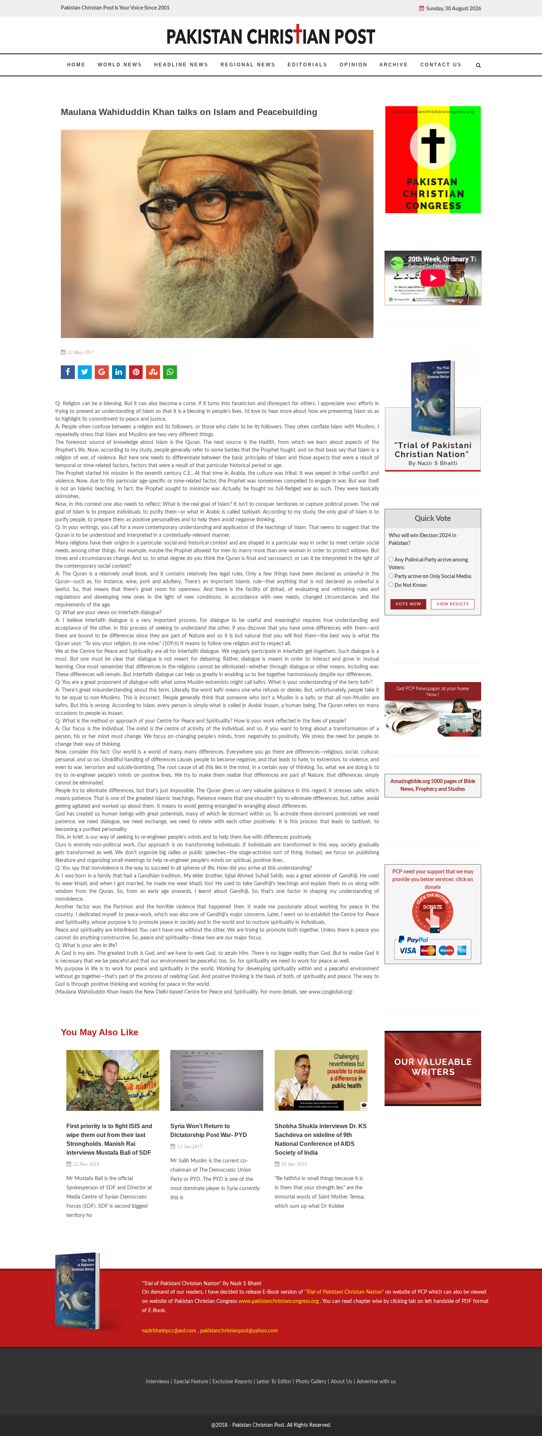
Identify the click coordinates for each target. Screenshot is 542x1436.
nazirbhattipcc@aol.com (170, 1331)
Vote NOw (408, 604)
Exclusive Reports (233, 1381)
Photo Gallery (311, 1381)
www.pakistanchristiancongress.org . (279, 1301)
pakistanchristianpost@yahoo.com (239, 1331)
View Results (453, 604)
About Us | (344, 1381)
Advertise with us (376, 1381)
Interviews (158, 1381)
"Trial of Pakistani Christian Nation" (345, 1292)
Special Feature (191, 1381)
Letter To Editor (275, 1381)
